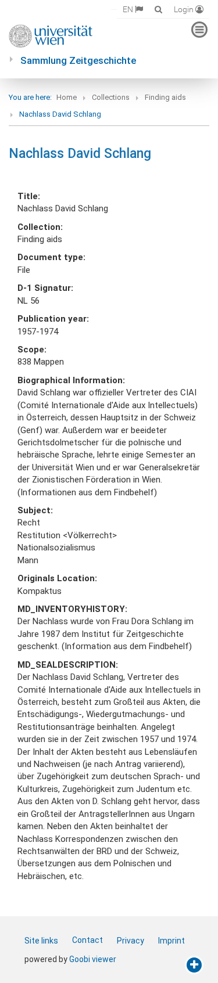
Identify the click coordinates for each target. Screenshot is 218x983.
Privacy (130, 940)
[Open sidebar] (194, 965)
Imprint (171, 940)
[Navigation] (199, 29)
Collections (111, 97)
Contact (87, 940)
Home (66, 97)
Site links (41, 940)
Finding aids (165, 97)
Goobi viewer (92, 959)
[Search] (158, 9)
